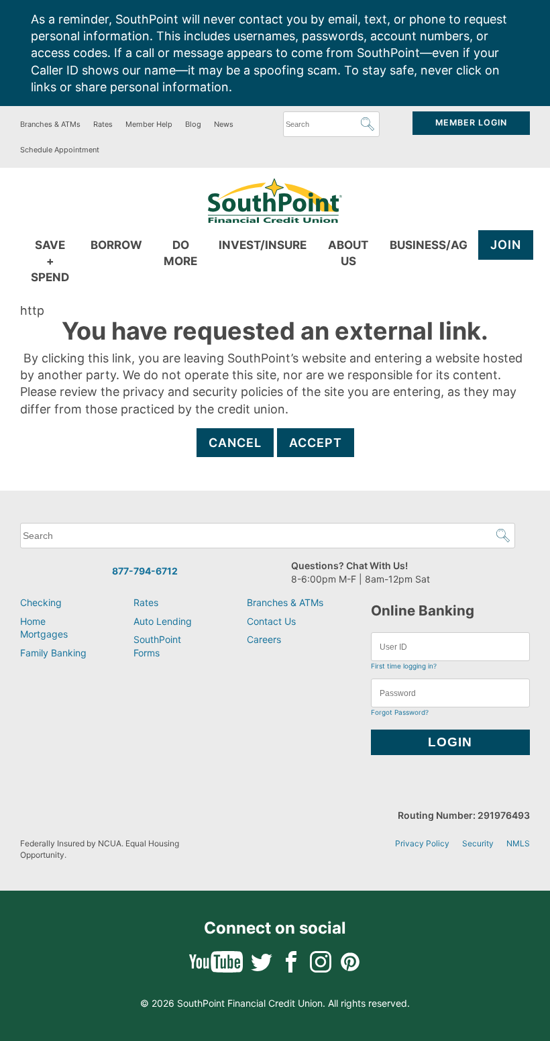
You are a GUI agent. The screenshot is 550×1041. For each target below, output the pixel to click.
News (223, 124)
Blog (193, 124)
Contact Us (271, 621)
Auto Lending (162, 621)
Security (478, 843)
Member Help (148, 124)
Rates (103, 124)
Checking (41, 602)
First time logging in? (404, 666)
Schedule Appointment (59, 149)
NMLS (518, 843)
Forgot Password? (400, 712)
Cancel (235, 443)
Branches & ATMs (50, 124)
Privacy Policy (422, 843)
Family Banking (53, 652)
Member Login (471, 122)
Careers (264, 639)
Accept (315, 443)
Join (505, 245)
